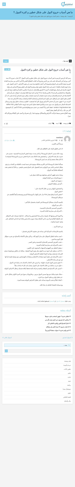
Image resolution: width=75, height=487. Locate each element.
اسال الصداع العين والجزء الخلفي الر (58, 323)
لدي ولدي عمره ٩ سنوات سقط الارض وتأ (57, 330)
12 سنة (58, 123)
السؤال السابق (67, 337)
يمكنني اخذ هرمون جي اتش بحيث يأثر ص (57, 320)
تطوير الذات (67, 369)
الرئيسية (70, 16)
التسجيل (52, 301)
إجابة (50, 123)
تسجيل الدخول (60, 301)
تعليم (69, 373)
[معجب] (62, 140)
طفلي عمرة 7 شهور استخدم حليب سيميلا (57, 316)
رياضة (69, 385)
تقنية (69, 381)
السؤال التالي (8, 337)
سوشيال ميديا (67, 389)
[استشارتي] (67, 4)
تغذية (69, 377)
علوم (69, 393)
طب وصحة (63, 16)
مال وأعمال (67, 401)
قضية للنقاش (67, 397)
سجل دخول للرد (8, 140)
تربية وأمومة (67, 365)
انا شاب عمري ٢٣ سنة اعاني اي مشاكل (57, 327)
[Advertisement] (37, 38)
